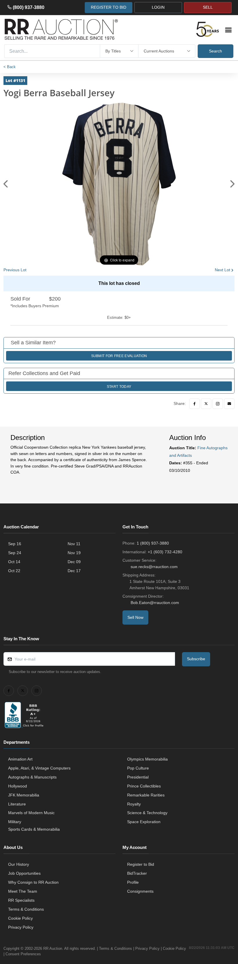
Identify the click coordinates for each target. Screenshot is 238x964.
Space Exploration (144, 821)
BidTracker (137, 873)
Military (14, 821)
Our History (18, 864)
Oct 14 (14, 561)
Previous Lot (14, 270)
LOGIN (158, 7)
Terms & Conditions (26, 909)
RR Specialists (21, 900)
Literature (17, 804)
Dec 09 (74, 561)
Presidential (138, 777)
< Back (9, 67)
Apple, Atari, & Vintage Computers (39, 768)
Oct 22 (14, 570)
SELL (208, 7)
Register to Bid (140, 864)
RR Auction (52, 948)
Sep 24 (14, 552)
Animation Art (20, 759)
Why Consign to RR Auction (33, 882)
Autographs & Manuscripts (32, 777)
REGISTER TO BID (108, 7)
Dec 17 (74, 570)
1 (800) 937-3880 (153, 543)
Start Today (119, 387)
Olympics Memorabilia (147, 759)
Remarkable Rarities (146, 795)
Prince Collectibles (144, 786)
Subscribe (196, 658)
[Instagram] (217, 404)
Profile (133, 882)
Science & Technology (147, 812)
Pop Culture (138, 768)
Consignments (140, 891)
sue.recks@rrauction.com (154, 566)
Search (215, 51)
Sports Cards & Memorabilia (34, 829)
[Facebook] (194, 404)
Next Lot (222, 270)
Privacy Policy (20, 927)
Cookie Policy (20, 918)
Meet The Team (22, 891)
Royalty (134, 804)
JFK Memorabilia (23, 795)
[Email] (229, 404)
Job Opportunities (24, 873)
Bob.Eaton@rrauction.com (155, 602)
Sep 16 (14, 543)
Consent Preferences (23, 954)
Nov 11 (74, 543)
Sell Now (135, 617)
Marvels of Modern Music (31, 812)
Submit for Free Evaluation (119, 356)
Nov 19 (74, 552)
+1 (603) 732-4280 (165, 552)
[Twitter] (206, 404)
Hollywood (17, 786)
